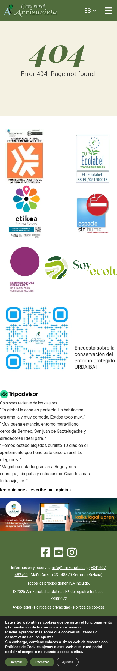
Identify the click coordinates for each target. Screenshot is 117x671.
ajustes (47, 637)
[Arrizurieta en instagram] (72, 555)
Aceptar (16, 662)
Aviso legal (22, 607)
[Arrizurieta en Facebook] (45, 555)
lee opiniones (14, 489)
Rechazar (42, 662)
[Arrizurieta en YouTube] (58, 555)
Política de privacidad (52, 607)
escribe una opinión (50, 489)
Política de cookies (89, 607)
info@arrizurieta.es (68, 567)
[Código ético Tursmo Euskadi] (25, 238)
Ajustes (67, 662)
